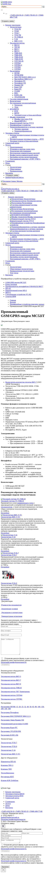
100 (39, 707)
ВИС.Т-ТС (18, 41)
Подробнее (5, 513)
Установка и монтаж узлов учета (22, 149)
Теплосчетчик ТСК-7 (9, 555)
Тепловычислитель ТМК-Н (11, 688)
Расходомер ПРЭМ (8, 707)
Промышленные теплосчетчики (22, 271)
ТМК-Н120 (18, 57)
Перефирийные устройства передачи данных (27, 304)
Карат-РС (18, 89)
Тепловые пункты (12, 133)
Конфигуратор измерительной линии (24, 155)
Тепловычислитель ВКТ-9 (11, 684)
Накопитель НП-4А (8, 762)
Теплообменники (7, 773)
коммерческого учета (25, 503)
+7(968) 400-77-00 (35, 191)
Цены (7, 163)
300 (9, 709)
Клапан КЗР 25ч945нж (9, 780)
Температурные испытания (11, 616)
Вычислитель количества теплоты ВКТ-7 (21, 382)
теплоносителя (6, 507)
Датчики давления (21, 129)
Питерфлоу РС (19, 81)
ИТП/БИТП (14, 109)
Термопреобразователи (23, 131)
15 (17, 707)
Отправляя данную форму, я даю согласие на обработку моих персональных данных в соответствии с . (22, 660)
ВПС (16, 93)
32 (25, 707)
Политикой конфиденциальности (13, 662)
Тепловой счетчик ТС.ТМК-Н (12, 501)
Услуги (8, 145)
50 (30, 707)
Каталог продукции (12, 25)
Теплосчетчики (15, 27)
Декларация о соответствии (11, 612)
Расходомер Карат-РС (9, 728)
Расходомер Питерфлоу (10, 712)
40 (28, 707)
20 (20, 707)
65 (33, 707)
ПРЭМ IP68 (18, 75)
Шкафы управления (17, 117)
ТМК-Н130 (18, 59)
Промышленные (16, 171)
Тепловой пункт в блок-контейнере (27, 115)
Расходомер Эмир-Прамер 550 (12, 720)
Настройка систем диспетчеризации (23, 157)
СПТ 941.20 (18, 61)
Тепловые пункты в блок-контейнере (24, 141)
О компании (10, 161)
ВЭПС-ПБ (18, 95)
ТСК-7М (17, 35)
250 (5, 709)
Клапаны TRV (6, 769)
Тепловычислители (17, 43)
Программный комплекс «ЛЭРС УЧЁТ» (25, 159)
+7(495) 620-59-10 (16, 15)
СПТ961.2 (18, 65)
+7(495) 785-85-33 (30, 15)
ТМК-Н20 (18, 53)
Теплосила (18, 105)
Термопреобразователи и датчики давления (26, 127)
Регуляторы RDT (7, 777)
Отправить (5, 664)
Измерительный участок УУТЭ (22, 123)
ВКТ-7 (16, 49)
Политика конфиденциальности (13, 819)
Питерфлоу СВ (20, 83)
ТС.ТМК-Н (18, 37)
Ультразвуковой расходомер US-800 (14, 724)
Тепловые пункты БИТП (14, 794)
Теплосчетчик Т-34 (8, 537)
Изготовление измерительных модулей (25, 153)
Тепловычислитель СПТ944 (11, 695)
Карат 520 (18, 87)
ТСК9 (16, 31)
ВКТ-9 (16, 45)
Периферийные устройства (20, 125)
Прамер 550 (18, 85)
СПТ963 (17, 69)
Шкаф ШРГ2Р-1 (20, 121)
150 (42, 707)
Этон (16, 107)
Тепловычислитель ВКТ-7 (11, 680)
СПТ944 (17, 63)
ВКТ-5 (16, 51)
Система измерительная (19, 99)
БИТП (16, 113)
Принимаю (5, 867)
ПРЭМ (16, 73)
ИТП (16, 111)
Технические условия (9, 609)
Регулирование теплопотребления (23, 103)
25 (22, 707)
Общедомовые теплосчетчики (21, 269)
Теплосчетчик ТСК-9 (9, 583)
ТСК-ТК (17, 29)
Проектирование (16, 147)
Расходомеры (15, 71)
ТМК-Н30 (18, 55)
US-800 (17, 91)
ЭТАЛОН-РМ (19, 97)
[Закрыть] (3, 870)
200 (2, 709)
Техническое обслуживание (20, 151)
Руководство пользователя (11, 605)
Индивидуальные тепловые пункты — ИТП (27, 139)
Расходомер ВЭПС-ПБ (9, 735)
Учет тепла (14, 273)
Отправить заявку (8, 21)
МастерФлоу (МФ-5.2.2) (23, 79)
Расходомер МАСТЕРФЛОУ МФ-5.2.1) (16, 716)
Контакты (9, 173)
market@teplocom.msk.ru (14, 177)
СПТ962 (17, 67)
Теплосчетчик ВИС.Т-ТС (10, 517)
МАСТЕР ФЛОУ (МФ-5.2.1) (25, 77)
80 (36, 707)
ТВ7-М (17, 47)
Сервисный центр (12, 143)
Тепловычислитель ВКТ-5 (11, 676)
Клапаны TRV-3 (7, 765)
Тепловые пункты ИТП (14, 796)
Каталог (13, 302)
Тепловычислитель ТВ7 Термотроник (15, 692)
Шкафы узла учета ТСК (23, 119)
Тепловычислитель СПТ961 (11, 699)
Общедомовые (15, 169)
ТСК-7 (16, 33)
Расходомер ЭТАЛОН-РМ (11, 731)
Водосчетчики (15, 101)
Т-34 (16, 39)
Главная (13, 300)
